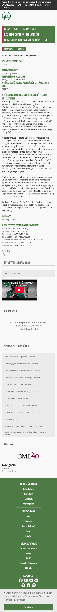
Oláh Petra (7, 245)
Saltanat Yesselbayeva (13, 242)
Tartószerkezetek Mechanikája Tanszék (22, 391)
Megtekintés (8, 49)
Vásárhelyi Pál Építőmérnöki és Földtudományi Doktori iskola (27, 433)
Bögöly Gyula (8, 234)
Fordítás (21, 49)
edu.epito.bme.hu (29, 2)
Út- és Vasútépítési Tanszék (16, 398)
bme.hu (4, 2)
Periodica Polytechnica (28, 563)
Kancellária (29, 498)
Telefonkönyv (29, 5)
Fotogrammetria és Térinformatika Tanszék (23, 370)
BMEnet (28, 553)
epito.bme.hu (15, 2)
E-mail (19, 5)
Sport (28, 530)
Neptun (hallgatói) (28, 526)
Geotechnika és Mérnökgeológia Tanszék (22, 377)
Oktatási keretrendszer (28, 548)
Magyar (6, 7)
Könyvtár (28, 535)
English (47, 5)
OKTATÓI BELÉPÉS (8, 5)
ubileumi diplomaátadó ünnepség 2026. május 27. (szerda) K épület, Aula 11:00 (29, 326)
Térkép (39, 5)
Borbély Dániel (9, 219)
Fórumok (6, 468)
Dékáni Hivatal (11, 419)
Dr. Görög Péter (9, 73)
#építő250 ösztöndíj (13, 273)
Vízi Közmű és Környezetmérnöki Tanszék (22, 412)
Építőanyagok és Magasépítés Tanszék (21, 363)
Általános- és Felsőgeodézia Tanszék (20, 356)
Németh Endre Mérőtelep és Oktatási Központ (24, 426)
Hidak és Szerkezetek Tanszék (18, 384)
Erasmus (28, 521)
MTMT (5, 89)
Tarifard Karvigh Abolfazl (14, 239)
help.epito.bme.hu (44, 2)
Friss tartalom (9, 471)
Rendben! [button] (28, 607)
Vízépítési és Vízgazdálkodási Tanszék (21, 405)
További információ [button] (14, 599)
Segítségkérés (28, 503)
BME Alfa (28, 567)
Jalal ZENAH (7, 237)
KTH (28, 516)
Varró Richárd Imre (11, 228)
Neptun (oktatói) (28, 488)
